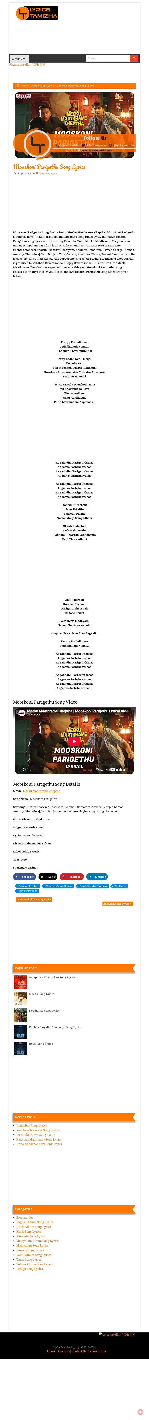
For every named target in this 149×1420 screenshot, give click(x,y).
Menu (18, 59)
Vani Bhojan (120, 886)
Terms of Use (97, 1351)
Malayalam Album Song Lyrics (37, 1241)
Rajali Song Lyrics (41, 1043)
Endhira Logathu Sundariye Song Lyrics (55, 1027)
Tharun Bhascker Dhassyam (93, 886)
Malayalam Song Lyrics (32, 1245)
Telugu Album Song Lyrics (34, 1264)
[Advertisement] (101, 28)
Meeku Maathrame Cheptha (41, 791)
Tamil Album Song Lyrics (33, 1255)
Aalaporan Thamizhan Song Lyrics (52, 977)
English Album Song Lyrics (34, 1222)
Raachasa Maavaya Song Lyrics (37, 1130)
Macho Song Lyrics (41, 994)
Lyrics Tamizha (27, 173)
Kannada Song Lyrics (30, 1236)
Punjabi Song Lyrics (30, 1250)
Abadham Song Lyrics (116, 903)
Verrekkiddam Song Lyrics (35, 899)
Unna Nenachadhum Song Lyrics (39, 1144)
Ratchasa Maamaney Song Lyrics (39, 1139)
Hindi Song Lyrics (28, 1231)
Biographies (24, 1217)
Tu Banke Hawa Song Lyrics (35, 1135)
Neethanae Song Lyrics (44, 1010)
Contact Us (79, 1351)
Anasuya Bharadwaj (28, 886)
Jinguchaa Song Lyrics (31, 1125)
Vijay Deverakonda (28, 891)
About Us (63, 1351)
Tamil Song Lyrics (28, 1259)
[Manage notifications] (140, 1412)
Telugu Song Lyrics (42, 85)
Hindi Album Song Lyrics (33, 1227)
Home (24, 85)
